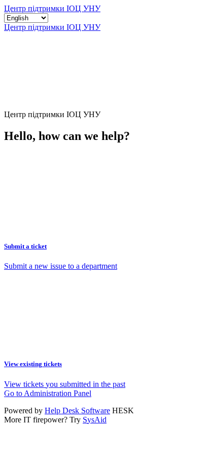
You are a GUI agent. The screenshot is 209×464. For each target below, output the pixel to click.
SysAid (95, 419)
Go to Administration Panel (47, 393)
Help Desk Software (77, 410)
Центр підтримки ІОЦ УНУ (52, 8)
